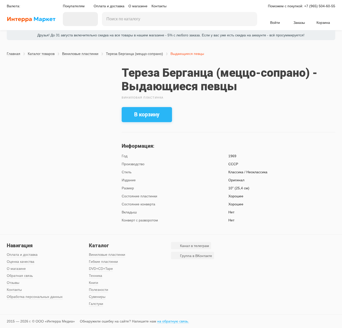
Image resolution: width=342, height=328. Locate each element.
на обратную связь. (173, 321)
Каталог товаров (41, 54)
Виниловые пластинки (80, 54)
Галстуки (96, 304)
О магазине (137, 6)
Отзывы (13, 283)
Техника (95, 276)
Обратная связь (20, 276)
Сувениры (97, 297)
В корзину (146, 114)
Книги (93, 283)
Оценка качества (20, 262)
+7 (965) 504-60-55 (319, 6)
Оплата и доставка (109, 6)
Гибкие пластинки (103, 262)
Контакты (158, 6)
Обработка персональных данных (35, 297)
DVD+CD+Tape (101, 269)
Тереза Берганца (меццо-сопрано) (134, 54)
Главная (13, 54)
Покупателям (74, 6)
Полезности (98, 290)
